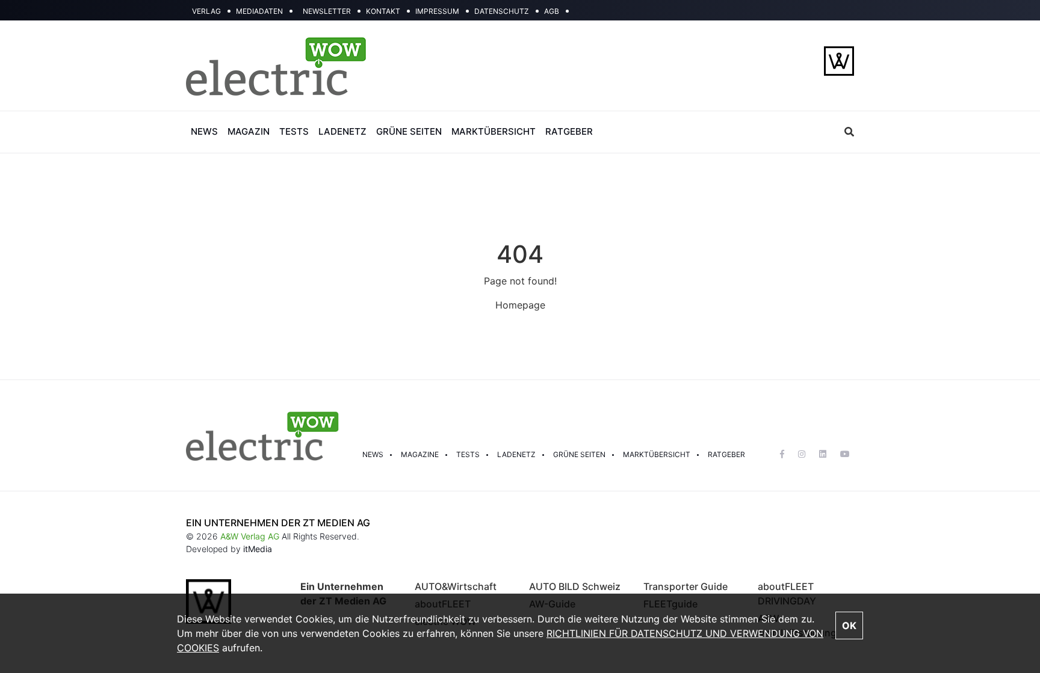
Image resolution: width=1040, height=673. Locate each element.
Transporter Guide (685, 586)
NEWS (204, 131)
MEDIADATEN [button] (259, 11)
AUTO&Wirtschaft (456, 586)
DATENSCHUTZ (501, 11)
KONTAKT (383, 11)
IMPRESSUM (437, 11)
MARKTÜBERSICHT (493, 131)
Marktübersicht (656, 454)
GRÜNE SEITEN (409, 131)
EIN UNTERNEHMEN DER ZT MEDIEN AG (278, 523)
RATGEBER (569, 131)
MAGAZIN (249, 131)
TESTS (294, 131)
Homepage (520, 305)
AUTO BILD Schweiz (575, 586)
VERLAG (206, 11)
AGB (551, 11)
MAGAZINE (420, 454)
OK (849, 625)
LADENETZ (342, 131)
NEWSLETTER (327, 11)
